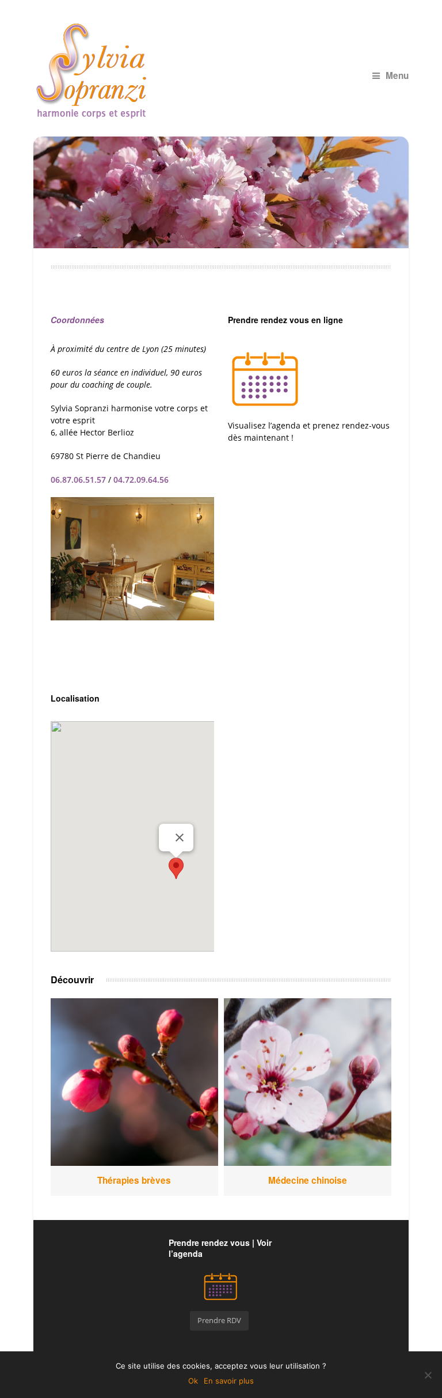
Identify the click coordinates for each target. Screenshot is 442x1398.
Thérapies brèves (134, 1180)
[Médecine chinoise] (308, 1082)
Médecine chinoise (307, 1180)
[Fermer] (179, 837)
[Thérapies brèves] (135, 1082)
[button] (176, 868)
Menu (397, 75)
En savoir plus (229, 1380)
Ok (193, 1380)
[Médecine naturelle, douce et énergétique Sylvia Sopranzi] (221, 71)
